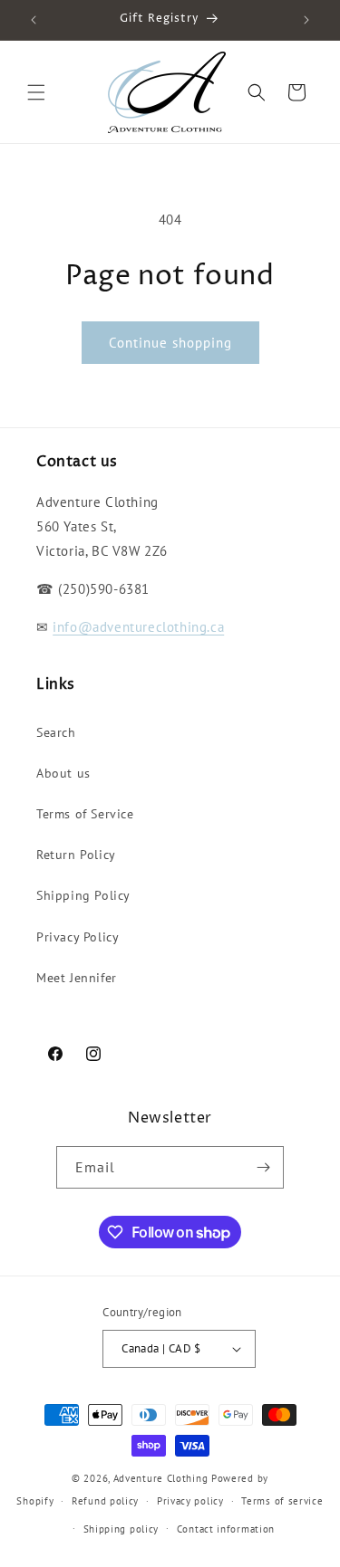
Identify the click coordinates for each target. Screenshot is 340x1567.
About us (63, 773)
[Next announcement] (306, 20)
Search (56, 732)
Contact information (226, 1529)
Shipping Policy (83, 895)
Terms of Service (85, 814)
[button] (36, 92)
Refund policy (105, 1501)
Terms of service (282, 1501)
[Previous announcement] (33, 20)
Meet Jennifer (76, 978)
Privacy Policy (77, 937)
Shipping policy (121, 1529)
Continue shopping (170, 342)
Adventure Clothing (161, 1478)
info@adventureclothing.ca (138, 626)
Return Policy (76, 854)
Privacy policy (190, 1501)
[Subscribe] (263, 1167)
